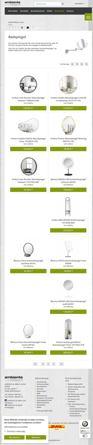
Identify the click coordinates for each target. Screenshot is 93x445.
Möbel (49, 11)
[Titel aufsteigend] (77, 64)
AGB (38, 393)
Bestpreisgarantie (75, 384)
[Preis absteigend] (82, 64)
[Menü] (89, 421)
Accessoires (59, 11)
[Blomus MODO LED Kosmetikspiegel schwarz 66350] (68, 166)
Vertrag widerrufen (44, 411)
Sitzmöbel (24, 11)
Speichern (36, 437)
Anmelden (79, 3)
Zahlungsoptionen (44, 400)
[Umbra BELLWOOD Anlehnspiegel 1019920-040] (68, 207)
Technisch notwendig (16, 431)
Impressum (41, 391)
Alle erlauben (14, 437)
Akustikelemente (38, 11)
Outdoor (70, 11)
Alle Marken (41, 386)
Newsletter (41, 405)
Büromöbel (13, 11)
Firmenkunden (43, 384)
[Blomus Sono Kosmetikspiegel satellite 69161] (28, 247)
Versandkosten (53, 440)
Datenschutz (42, 396)
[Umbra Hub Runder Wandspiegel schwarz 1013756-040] (28, 166)
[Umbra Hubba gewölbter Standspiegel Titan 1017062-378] (68, 329)
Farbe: (10, 25)
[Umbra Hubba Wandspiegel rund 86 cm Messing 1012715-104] (68, 84)
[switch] (85, 435)
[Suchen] (63, 4)
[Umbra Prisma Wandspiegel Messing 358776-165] (68, 125)
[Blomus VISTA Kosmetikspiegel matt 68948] (68, 247)
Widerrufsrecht (43, 402)
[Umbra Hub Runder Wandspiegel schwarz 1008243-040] (28, 84)
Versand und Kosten (45, 398)
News (39, 407)
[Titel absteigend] (72, 64)
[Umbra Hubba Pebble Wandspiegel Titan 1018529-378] (28, 125)
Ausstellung (41, 382)
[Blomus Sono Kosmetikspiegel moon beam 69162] (28, 329)
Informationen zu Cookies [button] (16, 427)
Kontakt (40, 389)
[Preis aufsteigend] (86, 64)
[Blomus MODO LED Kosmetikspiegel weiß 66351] (68, 288)
